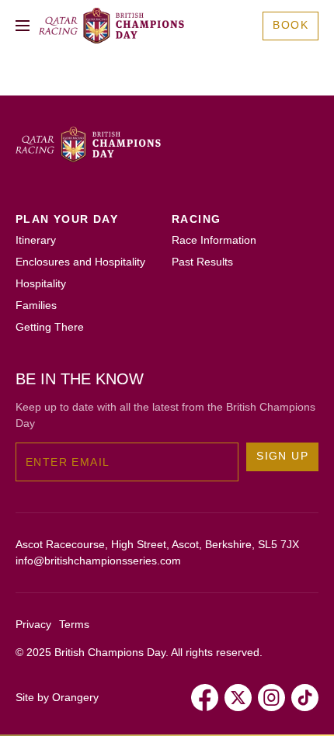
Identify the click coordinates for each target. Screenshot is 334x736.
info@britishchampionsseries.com (98, 560)
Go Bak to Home (81, 92)
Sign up (282, 456)
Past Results (202, 261)
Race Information (214, 240)
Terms (74, 624)
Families (36, 305)
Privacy (33, 624)
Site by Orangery (57, 697)
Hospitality (41, 283)
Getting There (50, 327)
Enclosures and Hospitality (80, 261)
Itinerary (36, 240)
